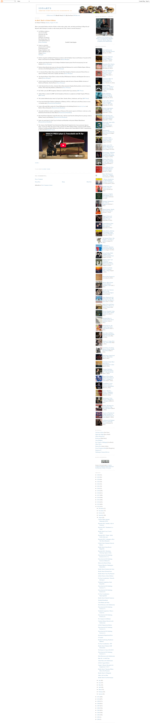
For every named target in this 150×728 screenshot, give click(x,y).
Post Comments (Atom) (46, 185)
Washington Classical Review (102, 452)
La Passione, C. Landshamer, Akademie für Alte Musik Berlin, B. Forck (108, 247)
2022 (98, 484)
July (100, 680)
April (100, 687)
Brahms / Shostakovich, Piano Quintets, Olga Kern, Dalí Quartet (108, 407)
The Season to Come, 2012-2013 (106, 650)
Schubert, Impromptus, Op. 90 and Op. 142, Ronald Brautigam (108, 110)
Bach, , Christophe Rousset (109, 50)
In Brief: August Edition (103, 663)
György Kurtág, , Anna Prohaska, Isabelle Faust (108, 254)
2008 (98, 703)
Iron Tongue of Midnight (101, 442)
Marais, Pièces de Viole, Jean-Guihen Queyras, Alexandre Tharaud (108, 169)
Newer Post (37, 182)
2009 (98, 701)
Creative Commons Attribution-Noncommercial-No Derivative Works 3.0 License (104, 467)
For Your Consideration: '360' (105, 643)
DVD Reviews (77, 15)
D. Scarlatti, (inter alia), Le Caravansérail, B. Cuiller (108, 363)
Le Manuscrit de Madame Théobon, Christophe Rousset (108, 422)
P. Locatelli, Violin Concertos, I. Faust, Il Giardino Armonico (107, 139)
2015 (98, 499)
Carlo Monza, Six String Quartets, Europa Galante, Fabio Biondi (108, 349)
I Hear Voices (98, 444)
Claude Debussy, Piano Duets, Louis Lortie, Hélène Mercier (108, 225)
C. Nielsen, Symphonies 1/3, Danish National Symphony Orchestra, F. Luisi (108, 181)
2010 (98, 699)
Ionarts (45, 8)
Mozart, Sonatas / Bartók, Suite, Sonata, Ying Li (108, 210)
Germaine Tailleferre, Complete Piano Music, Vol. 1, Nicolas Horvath (108, 371)
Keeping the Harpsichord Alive (105, 635)
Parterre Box (98, 446)
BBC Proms (80, 90)
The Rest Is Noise (99, 432)
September (101, 515)
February (101, 691)
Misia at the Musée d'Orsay (104, 563)
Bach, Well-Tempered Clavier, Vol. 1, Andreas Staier (108, 175)
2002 (98, 717)
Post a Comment (39, 179)
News (48, 169)
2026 (98, 475)
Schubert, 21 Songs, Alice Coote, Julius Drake (108, 341)
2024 (98, 479)
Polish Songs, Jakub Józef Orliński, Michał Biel (109, 356)
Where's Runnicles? (100, 436)
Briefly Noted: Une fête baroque (105, 677)
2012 (98, 506)
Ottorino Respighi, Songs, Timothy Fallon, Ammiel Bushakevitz (109, 312)
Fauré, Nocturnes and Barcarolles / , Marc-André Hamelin (108, 117)
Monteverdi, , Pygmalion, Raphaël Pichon (108, 124)
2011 (98, 696)
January (101, 694)
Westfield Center (50, 129)
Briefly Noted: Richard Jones (105, 571)
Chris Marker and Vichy (103, 602)
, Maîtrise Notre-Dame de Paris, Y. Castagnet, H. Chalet (108, 378)
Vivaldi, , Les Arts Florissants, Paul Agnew (108, 291)
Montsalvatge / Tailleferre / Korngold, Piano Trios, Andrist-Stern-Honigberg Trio (109, 154)
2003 (98, 714)
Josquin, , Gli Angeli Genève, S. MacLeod (108, 102)
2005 (98, 710)
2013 (98, 504)
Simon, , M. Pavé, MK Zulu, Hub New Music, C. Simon (108, 299)
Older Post (89, 182)
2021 (98, 486)
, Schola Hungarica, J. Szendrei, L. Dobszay (108, 58)
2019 (98, 490)
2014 (98, 502)
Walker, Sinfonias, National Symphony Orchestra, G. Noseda (107, 95)
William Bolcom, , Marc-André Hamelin (108, 327)
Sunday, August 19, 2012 (52, 22)
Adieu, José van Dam (103, 675)
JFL (64, 15)
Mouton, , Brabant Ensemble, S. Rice (108, 284)
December (101, 508)
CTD (54, 15)
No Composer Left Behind (104, 618)
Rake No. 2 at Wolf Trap (103, 658)
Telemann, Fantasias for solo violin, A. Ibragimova (108, 203)
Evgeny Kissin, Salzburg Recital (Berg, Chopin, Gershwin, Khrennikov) (108, 232)
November (101, 510)
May (100, 685)
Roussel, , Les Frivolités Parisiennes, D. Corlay (108, 415)
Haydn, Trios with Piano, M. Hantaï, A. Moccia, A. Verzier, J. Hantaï (108, 306)
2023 (98, 481)
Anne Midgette (99, 440)
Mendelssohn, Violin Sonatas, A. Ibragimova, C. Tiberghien (108, 400)
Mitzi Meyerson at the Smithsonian (106, 656)
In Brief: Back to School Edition (45, 20)
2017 (98, 495)
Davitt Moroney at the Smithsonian (106, 604)
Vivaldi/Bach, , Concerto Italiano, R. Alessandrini (108, 385)
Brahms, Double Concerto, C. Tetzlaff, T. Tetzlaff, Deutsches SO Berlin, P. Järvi (108, 87)
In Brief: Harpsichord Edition (105, 625)
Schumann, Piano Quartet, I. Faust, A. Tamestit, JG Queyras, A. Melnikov (109, 65)
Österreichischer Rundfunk (54, 103)
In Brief (44, 169)
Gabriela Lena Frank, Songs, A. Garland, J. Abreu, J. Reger (107, 269)
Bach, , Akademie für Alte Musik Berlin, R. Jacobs (108, 334)
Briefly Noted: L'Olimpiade (104, 673)
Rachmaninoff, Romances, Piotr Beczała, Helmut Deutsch (108, 132)
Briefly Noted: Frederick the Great (106, 569)
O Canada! (100, 637)
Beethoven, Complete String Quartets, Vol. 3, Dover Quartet (108, 195)
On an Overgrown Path (100, 448)
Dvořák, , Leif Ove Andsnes (107, 188)
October (101, 513)
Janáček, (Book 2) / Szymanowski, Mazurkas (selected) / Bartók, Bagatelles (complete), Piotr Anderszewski (104, 39)
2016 (98, 497)
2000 (98, 719)
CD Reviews (49, 15)
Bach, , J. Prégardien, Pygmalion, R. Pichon (108, 392)
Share (37, 162)
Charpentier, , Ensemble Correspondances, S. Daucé (108, 80)
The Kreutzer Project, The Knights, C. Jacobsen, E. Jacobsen (108, 240)
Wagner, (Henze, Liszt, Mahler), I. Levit (107, 217)
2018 (98, 493)
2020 (98, 488)
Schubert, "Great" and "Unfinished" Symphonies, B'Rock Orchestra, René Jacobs (108, 262)
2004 (98, 712)
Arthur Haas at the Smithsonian (105, 660)
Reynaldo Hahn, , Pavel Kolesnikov (108, 320)
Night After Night (99, 434)
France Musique (42, 42)
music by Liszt (82, 106)
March (100, 689)
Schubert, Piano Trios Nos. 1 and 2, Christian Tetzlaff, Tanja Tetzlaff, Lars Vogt (108, 161)
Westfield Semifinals (103, 600)
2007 (98, 705)
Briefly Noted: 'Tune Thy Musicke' (106, 573)
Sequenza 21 (98, 450)
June (100, 682)
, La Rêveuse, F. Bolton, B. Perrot (108, 147)
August (100, 517)
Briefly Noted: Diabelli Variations (106, 598)
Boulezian (97, 438)
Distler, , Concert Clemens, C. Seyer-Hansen (108, 72)
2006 (98, 708)
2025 (98, 477)
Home (63, 182)
